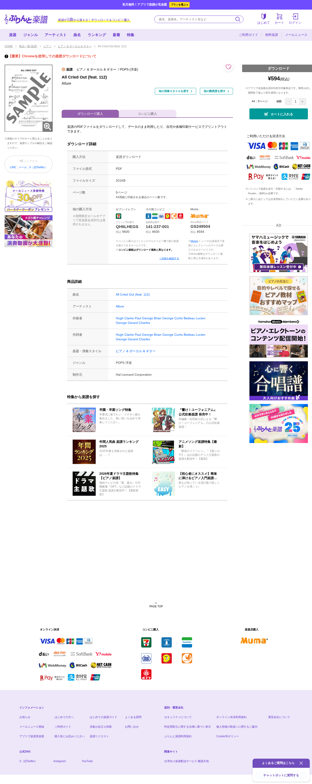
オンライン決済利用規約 (231, 717)
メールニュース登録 (31, 726)
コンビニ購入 (147, 113)
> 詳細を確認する (169, 258)
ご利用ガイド (248, 35)
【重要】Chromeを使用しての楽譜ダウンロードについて (52, 56)
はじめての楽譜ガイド (103, 717)
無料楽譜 (271, 35)
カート (279, 22)
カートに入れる (282, 114)
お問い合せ (132, 726)
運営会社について (279, 717)
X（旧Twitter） (38, 167)
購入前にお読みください (70, 736)
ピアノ (47, 46)
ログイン (295, 22)
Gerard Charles (139, 323)
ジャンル (30, 35)
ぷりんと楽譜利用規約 (178, 736)
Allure (120, 306)
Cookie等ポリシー (227, 736)
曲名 (77, 35)
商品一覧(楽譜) (28, 46)
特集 (130, 35)
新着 (116, 35)
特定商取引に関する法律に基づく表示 (187, 726)
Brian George (163, 318)
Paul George (144, 318)
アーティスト (56, 35)
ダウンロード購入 (90, 113)
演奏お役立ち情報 (101, 726)
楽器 (12, 35)
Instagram (59, 761)
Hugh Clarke (125, 318)
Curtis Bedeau (184, 318)
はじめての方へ (64, 717)
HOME (9, 46)
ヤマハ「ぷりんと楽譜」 (26, 19)
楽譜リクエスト (99, 736)
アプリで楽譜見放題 (31, 736)
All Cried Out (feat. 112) (133, 294)
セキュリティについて (178, 717)
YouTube (87, 761)
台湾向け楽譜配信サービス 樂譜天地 (186, 761)
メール (23, 167)
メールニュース (296, 35)
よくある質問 (133, 717)
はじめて (263, 22)
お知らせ (24, 717)
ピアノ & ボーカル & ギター (75, 46)
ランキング (97, 35)
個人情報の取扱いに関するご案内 (236, 726)
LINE (13, 167)
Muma (194, 241)
